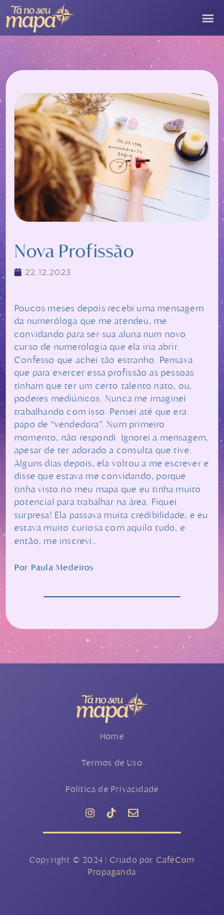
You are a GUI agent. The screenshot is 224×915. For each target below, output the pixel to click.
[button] (208, 18)
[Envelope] (133, 812)
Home (112, 736)
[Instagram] (90, 812)
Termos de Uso (112, 762)
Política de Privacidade (112, 788)
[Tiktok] (112, 812)
